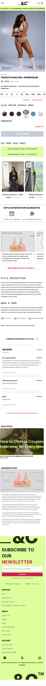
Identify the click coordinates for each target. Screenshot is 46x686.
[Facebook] (4, 658)
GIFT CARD (6, 631)
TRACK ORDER (7, 649)
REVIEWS (37, 126)
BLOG (4, 623)
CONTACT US (7, 598)
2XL (27, 94)
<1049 (5, 74)
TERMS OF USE (32, 584)
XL (22, 94)
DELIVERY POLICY (8, 602)
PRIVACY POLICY (13, 584)
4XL (39, 94)
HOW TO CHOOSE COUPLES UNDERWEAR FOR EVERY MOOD (16, 456)
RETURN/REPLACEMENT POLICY (14, 605)
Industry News (7, 635)
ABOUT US (6, 616)
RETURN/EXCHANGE (9, 652)
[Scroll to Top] (42, 674)
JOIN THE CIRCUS (8, 627)
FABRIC (4, 619)
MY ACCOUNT (7, 645)
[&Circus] (23, 3)
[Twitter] (22, 658)
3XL (33, 94)
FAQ (3, 594)
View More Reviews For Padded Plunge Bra (22, 413)
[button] (42, 3)
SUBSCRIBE (22, 574)
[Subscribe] (41, 568)
